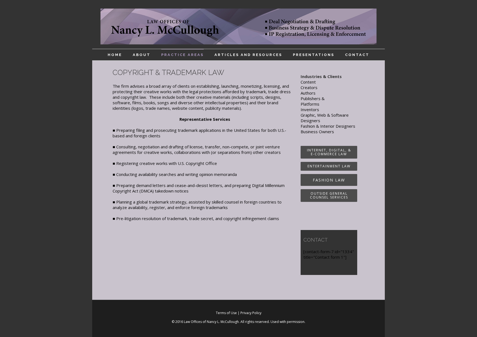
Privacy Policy (250, 313)
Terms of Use (226, 313)
